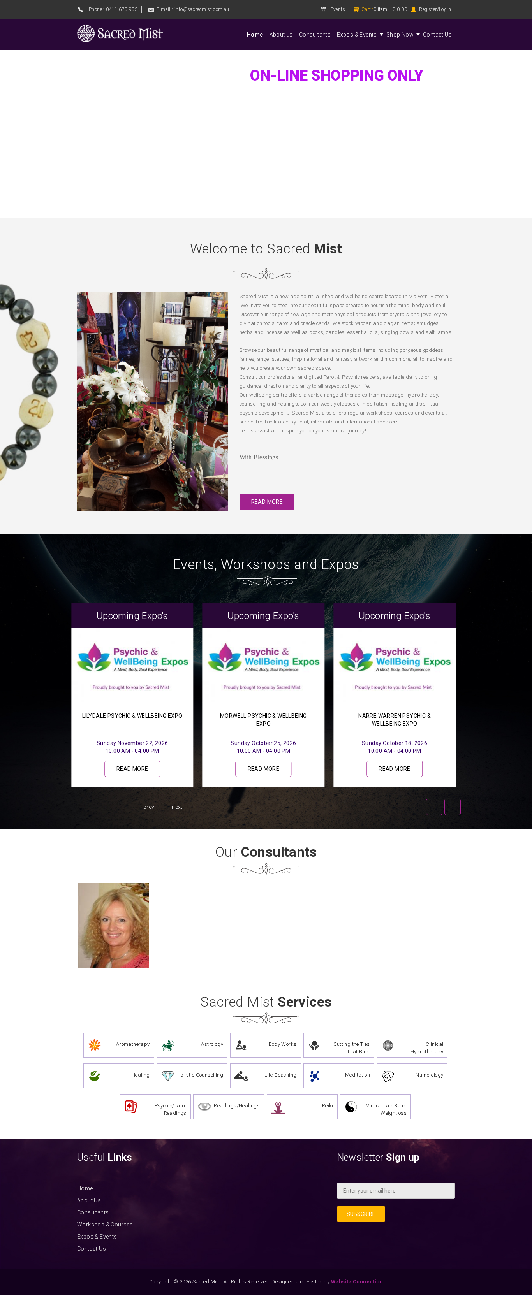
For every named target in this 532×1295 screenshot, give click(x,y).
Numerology (429, 1075)
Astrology (212, 1044)
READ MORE (267, 502)
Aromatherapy (133, 1044)
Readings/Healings (237, 1106)
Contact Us (437, 35)
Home (255, 35)
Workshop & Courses (105, 1224)
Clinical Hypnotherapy (427, 1047)
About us (281, 35)
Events (338, 9)
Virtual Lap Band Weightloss (386, 1109)
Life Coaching (280, 1075)
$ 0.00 (400, 9)
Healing (141, 1075)
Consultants (315, 35)
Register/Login (435, 9)
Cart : (374, 9)
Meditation (357, 1075)
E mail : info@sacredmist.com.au (193, 9)
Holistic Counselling (200, 1075)
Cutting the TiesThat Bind (351, 1047)
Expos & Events (357, 35)
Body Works (283, 1044)
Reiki (327, 1106)
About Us (89, 1200)
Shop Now (400, 35)
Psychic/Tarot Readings (171, 1109)
